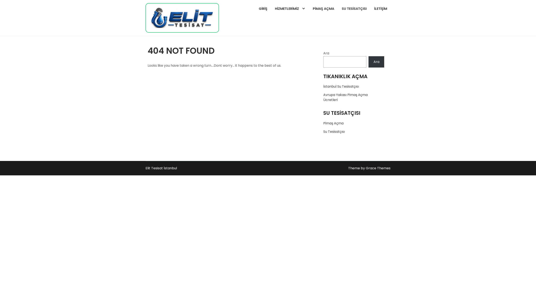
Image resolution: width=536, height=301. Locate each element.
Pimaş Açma (323, 8)
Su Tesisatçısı (354, 8)
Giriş (263, 8)
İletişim (380, 8)
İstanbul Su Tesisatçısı (341, 86)
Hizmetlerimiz (287, 8)
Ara (326, 53)
